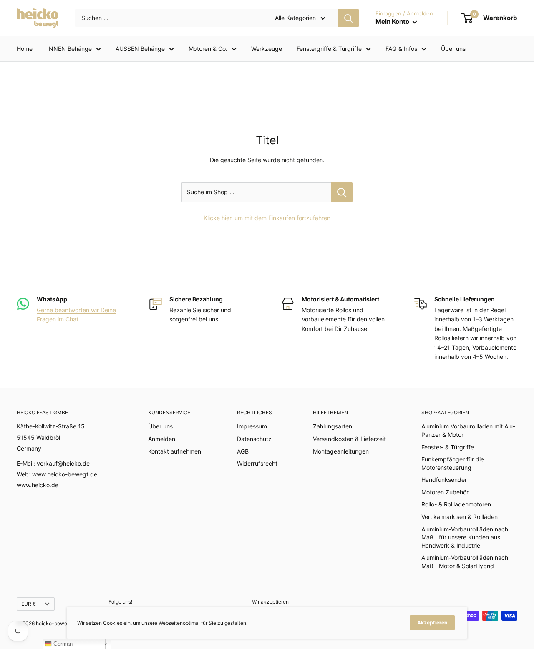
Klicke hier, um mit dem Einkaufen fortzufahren (267, 217)
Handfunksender (444, 479)
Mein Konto (393, 21)
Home (25, 48)
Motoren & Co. (208, 48)
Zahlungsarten (332, 426)
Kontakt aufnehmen (174, 451)
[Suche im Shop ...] (342, 192)
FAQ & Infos (401, 48)
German (62, 644)
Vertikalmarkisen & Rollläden (459, 516)
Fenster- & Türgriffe (447, 447)
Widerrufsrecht (257, 463)
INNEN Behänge (69, 48)
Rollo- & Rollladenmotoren (456, 504)
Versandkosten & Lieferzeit (349, 438)
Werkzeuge (266, 48)
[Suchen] (348, 18)
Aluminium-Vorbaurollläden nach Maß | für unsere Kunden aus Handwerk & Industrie (464, 537)
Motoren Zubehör (445, 492)
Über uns (453, 48)
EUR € (28, 604)
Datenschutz (254, 438)
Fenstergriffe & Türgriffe (329, 48)
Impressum (252, 426)
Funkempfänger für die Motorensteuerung (452, 463)
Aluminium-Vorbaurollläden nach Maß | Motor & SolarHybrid (464, 561)
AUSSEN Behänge (140, 48)
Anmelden (161, 438)
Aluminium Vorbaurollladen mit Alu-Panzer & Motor (468, 430)
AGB (243, 451)
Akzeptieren (432, 622)
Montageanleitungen (341, 451)
